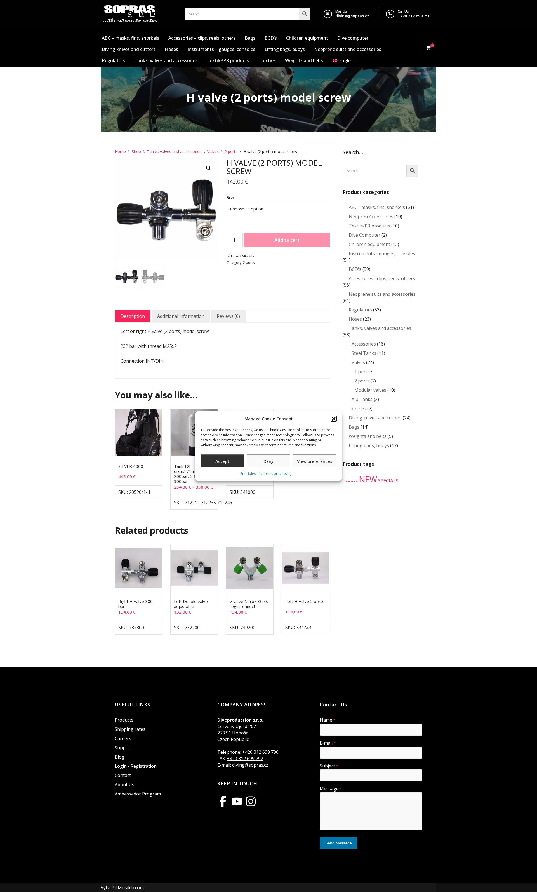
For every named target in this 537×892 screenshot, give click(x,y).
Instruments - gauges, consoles (382, 253)
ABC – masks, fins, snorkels (130, 38)
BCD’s (271, 38)
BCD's (355, 269)
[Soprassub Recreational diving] (130, 14)
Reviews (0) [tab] (228, 316)
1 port (360, 371)
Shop (136, 151)
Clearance (350, 481)
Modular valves (370, 390)
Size (231, 197)
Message (331, 789)
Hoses (171, 49)
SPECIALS (388, 480)
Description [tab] (133, 316)
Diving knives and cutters (129, 49)
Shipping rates (130, 729)
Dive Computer (364, 235)
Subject (329, 766)
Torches (267, 60)
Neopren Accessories (371, 216)
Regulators (113, 60)
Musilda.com (131, 887)
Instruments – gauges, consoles (221, 49)
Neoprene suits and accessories (347, 49)
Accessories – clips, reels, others (201, 38)
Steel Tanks (364, 353)
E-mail (328, 743)
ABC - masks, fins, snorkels (377, 207)
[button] (333, 418)
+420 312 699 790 (414, 15)
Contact (123, 775)
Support (123, 748)
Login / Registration (136, 766)
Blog (119, 757)
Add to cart (287, 240)
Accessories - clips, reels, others (382, 278)
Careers (123, 738)
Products (124, 720)
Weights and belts (304, 60)
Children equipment (307, 38)
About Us (124, 784)
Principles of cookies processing (265, 473)
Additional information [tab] (180, 316)
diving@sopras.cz (352, 15)
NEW (368, 479)
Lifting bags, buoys (285, 49)
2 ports (231, 151)
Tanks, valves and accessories (166, 60)
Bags (250, 38)
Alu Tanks (362, 399)
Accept (222, 461)
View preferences (314, 461)
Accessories (364, 344)
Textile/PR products (228, 60)
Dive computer (352, 38)
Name (327, 720)
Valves (213, 151)
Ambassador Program (138, 794)
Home (120, 151)
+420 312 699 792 (245, 758)
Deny (268, 461)
